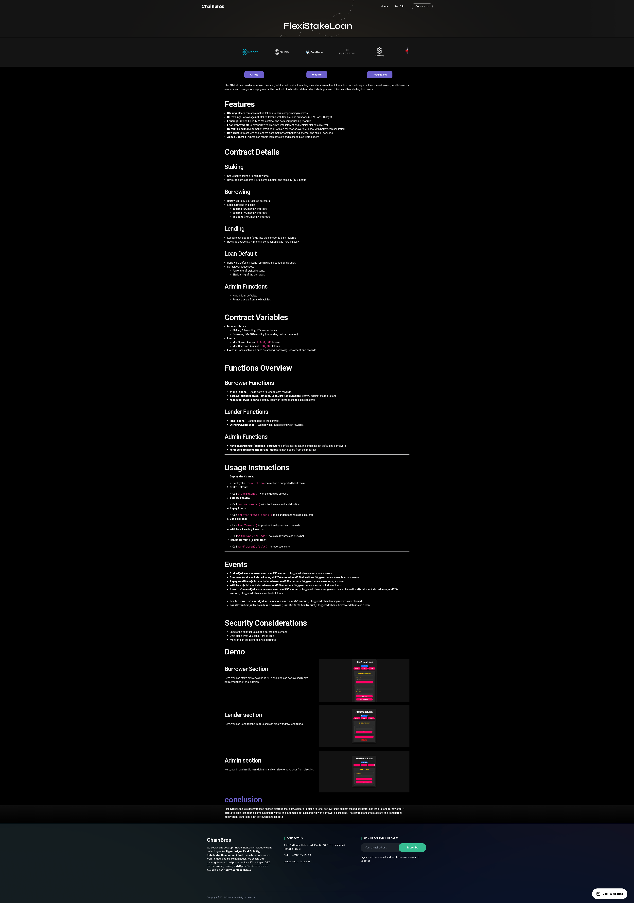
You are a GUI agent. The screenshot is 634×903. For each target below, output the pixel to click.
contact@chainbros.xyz (297, 861)
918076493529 (302, 855)
